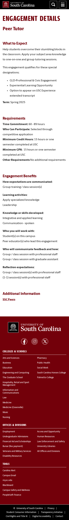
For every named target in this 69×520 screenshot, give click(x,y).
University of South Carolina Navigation (62, 4)
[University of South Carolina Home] (18, 4)
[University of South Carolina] (34, 327)
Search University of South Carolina (53, 4)
